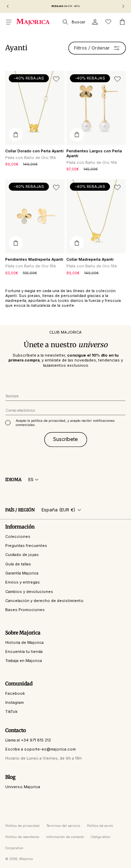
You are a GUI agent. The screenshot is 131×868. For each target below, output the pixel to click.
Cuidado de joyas (22, 554)
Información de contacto (65, 837)
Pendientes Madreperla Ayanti (34, 259)
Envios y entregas (22, 582)
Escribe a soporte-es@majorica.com (40, 749)
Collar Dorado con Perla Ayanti (34, 151)
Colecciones (17, 536)
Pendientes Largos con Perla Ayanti (94, 153)
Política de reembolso (22, 837)
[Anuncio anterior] (7, 6)
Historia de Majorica (24, 642)
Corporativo (14, 848)
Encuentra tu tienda (24, 651)
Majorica (26, 859)
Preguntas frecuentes (26, 545)
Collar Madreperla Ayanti (90, 259)
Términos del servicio (63, 826)
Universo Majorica (22, 786)
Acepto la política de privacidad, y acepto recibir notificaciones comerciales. (65, 423)
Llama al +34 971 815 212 (28, 740)
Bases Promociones (25, 609)
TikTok (11, 711)
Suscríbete (65, 439)
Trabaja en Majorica (23, 660)
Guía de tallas (18, 564)
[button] (8, 22)
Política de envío (100, 826)
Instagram (14, 702)
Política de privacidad (22, 826)
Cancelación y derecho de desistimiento (44, 600)
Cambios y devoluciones (29, 591)
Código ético (100, 837)
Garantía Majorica (21, 573)
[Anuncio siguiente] (123, 6)
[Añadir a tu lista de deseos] (56, 79)
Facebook (15, 693)
